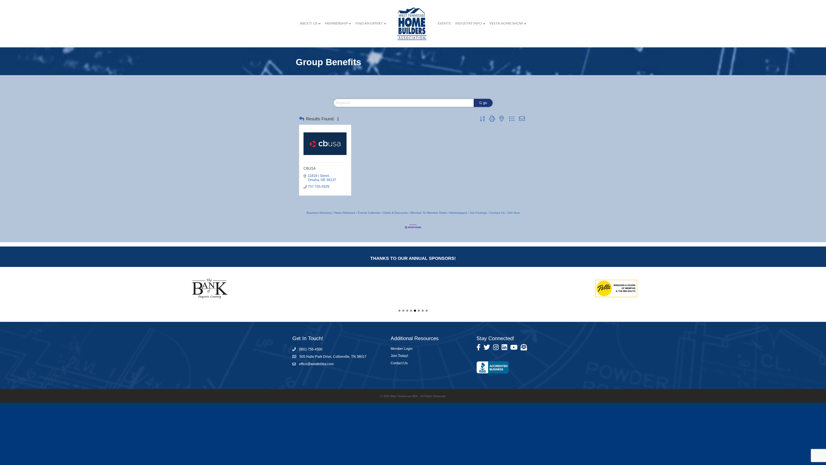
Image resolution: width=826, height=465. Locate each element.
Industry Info (468, 23)
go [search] (485, 103)
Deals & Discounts (395, 212)
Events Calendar (369, 212)
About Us (308, 23)
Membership (336, 23)
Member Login (402, 348)
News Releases (344, 212)
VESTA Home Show (506, 23)
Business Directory (319, 212)
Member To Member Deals (428, 212)
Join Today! (399, 356)
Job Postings (478, 212)
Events (444, 23)
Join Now (513, 212)
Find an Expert (369, 23)
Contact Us (497, 212)
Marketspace (458, 212)
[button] (301, 119)
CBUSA (310, 168)
